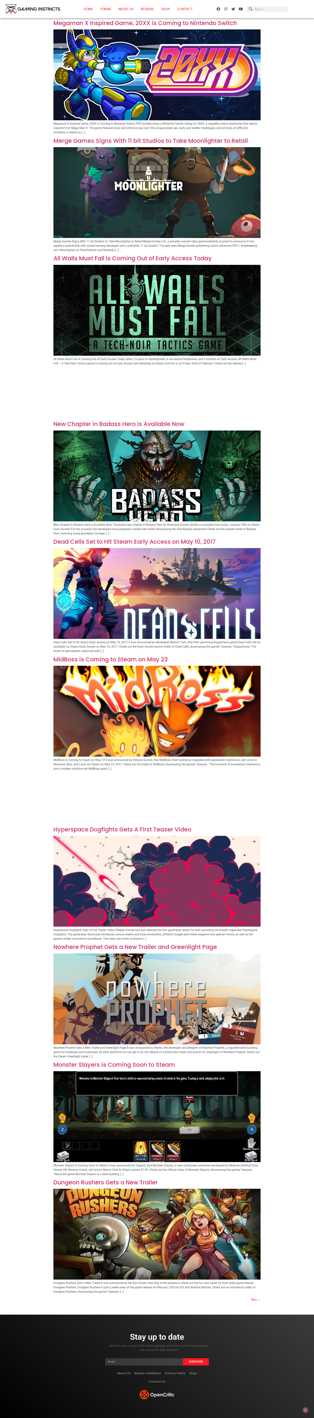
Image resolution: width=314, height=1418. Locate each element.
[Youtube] (240, 9)
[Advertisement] (157, 393)
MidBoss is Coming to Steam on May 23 (110, 659)
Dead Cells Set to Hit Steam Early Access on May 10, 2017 (134, 542)
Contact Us (157, 1381)
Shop (165, 9)
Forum (105, 9)
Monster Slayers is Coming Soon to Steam (114, 1065)
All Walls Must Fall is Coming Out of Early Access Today (132, 258)
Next (256, 1299)
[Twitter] (233, 9)
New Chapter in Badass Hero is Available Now (118, 424)
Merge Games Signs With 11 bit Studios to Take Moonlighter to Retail (150, 141)
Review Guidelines (147, 1373)
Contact (185, 9)
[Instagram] (226, 9)
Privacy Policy (175, 1373)
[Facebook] (218, 9)
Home (88, 9)
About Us (126, 9)
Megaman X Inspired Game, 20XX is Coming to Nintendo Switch (145, 23)
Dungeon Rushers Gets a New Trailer (105, 1182)
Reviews (147, 9)
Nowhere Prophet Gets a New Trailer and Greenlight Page (135, 947)
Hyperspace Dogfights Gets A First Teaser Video (122, 829)
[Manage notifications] (305, 1410)
